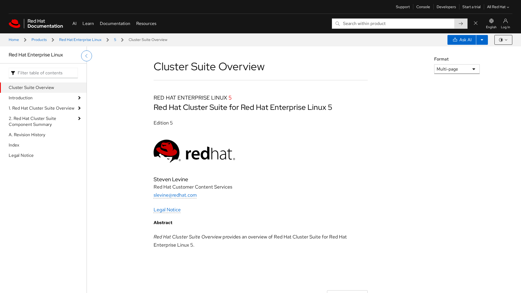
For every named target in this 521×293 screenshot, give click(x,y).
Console (423, 6)
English (491, 27)
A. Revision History (27, 135)
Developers (446, 6)
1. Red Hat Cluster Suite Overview (41, 108)
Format (441, 59)
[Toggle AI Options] (482, 40)
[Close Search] (475, 23)
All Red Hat (496, 6)
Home (14, 39)
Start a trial (471, 6)
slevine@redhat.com (175, 195)
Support (403, 6)
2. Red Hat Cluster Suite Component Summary (32, 121)
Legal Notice (21, 155)
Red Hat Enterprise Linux (80, 39)
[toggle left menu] (86, 55)
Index (14, 145)
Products (39, 39)
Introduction (21, 98)
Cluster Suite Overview (31, 87)
